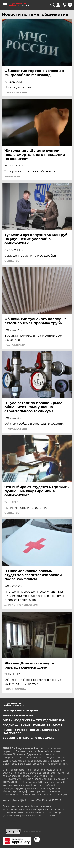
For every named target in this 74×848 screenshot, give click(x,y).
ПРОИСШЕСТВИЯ (15, 92)
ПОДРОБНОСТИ (14, 345)
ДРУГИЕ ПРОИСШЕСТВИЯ (21, 605)
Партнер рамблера (32, 831)
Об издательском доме (20, 710)
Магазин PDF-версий (18, 715)
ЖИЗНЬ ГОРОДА (15, 689)
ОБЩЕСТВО (12, 260)
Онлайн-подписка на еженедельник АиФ (34, 720)
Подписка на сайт (16, 725)
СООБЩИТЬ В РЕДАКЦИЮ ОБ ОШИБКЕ (28, 737)
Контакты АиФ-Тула (47, 725)
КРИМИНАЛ (12, 176)
